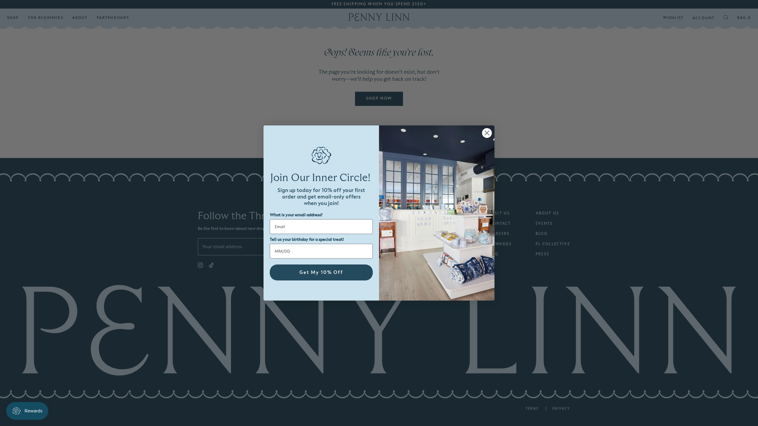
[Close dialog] (487, 133)
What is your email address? (296, 214)
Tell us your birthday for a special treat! (307, 239)
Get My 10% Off (321, 272)
